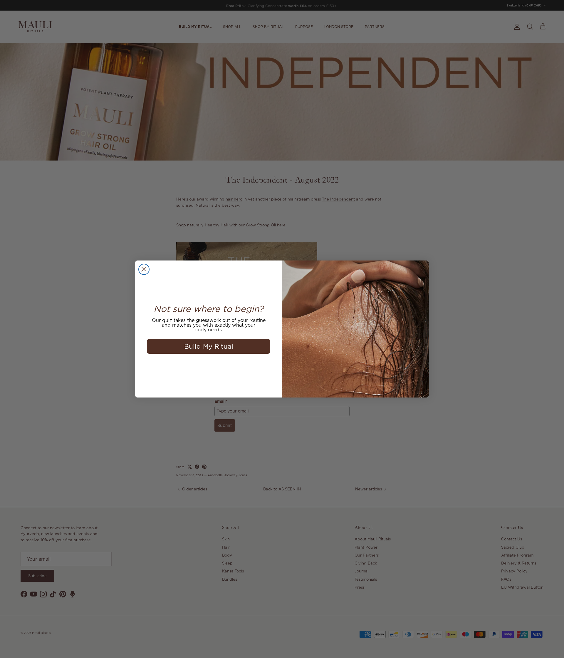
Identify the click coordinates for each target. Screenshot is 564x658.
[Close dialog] (144, 269)
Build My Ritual (208, 346)
